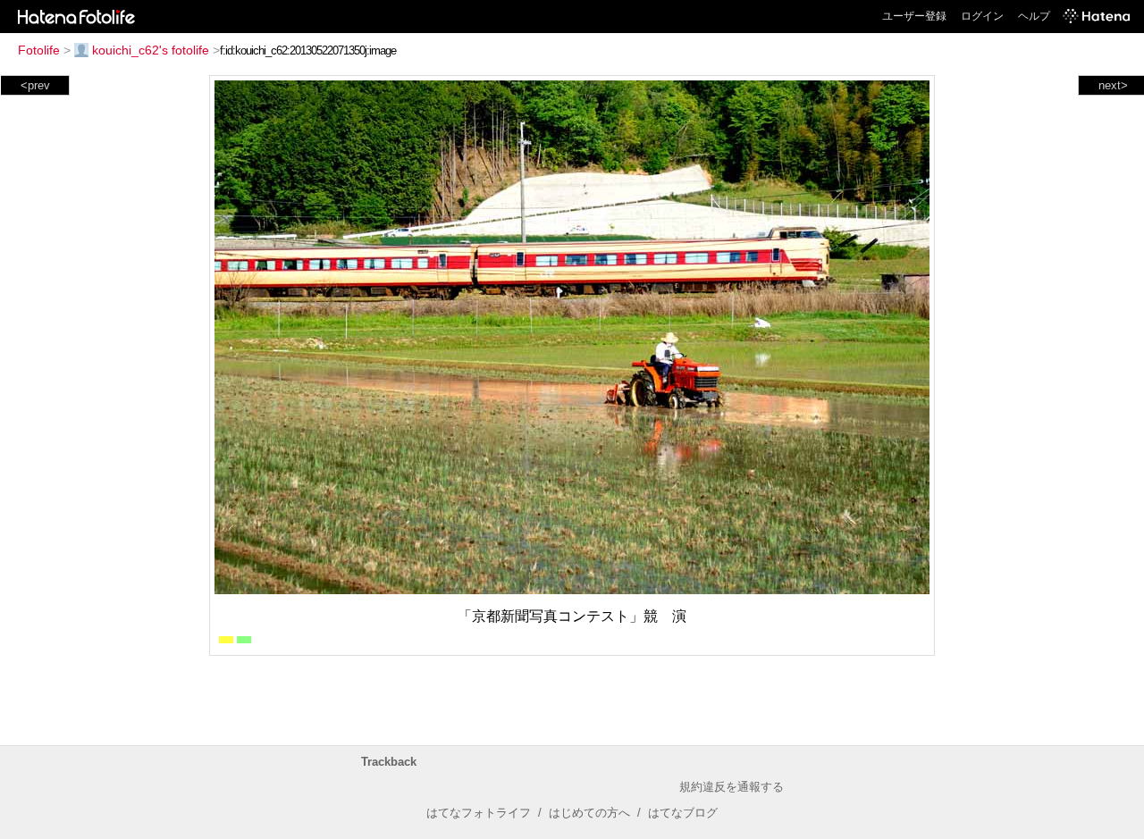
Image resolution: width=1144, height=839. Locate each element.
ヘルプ (1034, 16)
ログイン (982, 16)
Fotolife (39, 50)
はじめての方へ (589, 812)
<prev (35, 85)
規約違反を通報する (731, 786)
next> (1113, 85)
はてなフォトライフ (478, 812)
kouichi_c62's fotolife (150, 50)
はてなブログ (683, 812)
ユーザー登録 (914, 16)
